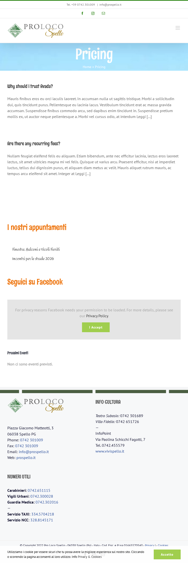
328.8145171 (41, 519)
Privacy (149, 545)
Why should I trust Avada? (30, 86)
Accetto (167, 554)
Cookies (163, 545)
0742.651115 (39, 490)
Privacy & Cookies (90, 557)
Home (87, 67)
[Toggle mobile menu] (178, 27)
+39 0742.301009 (83, 4)
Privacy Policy (97, 315)
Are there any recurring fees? (33, 143)
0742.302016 (46, 502)
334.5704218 (42, 514)
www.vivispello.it (109, 451)
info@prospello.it (110, 4)
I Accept (96, 327)
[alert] (94, 364)
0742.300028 (41, 496)
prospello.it (25, 457)
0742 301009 (31, 439)
